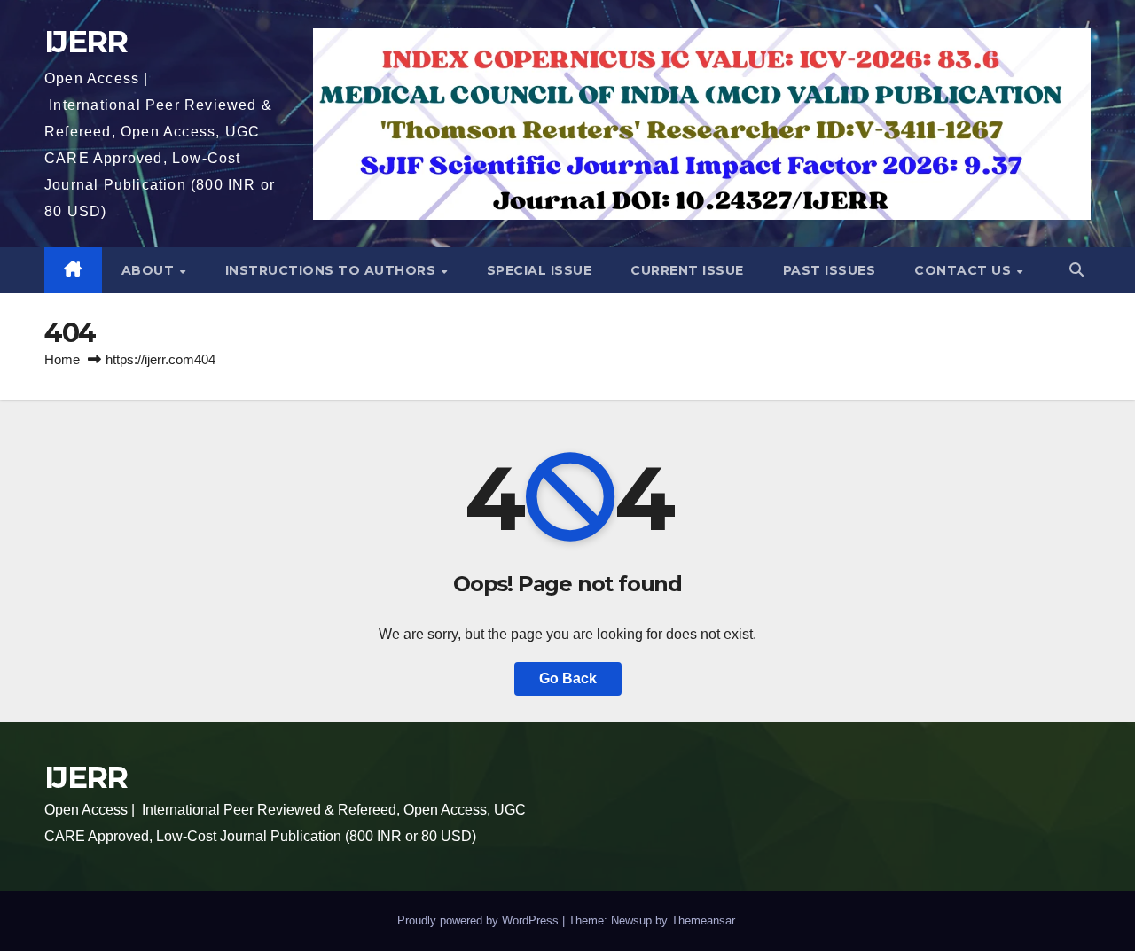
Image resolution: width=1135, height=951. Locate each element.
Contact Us (964, 270)
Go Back (568, 678)
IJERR (86, 41)
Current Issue (687, 270)
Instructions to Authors (332, 270)
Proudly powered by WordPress (479, 920)
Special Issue (539, 270)
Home (62, 359)
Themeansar (702, 920)
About (149, 270)
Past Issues (829, 270)
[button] (1076, 269)
